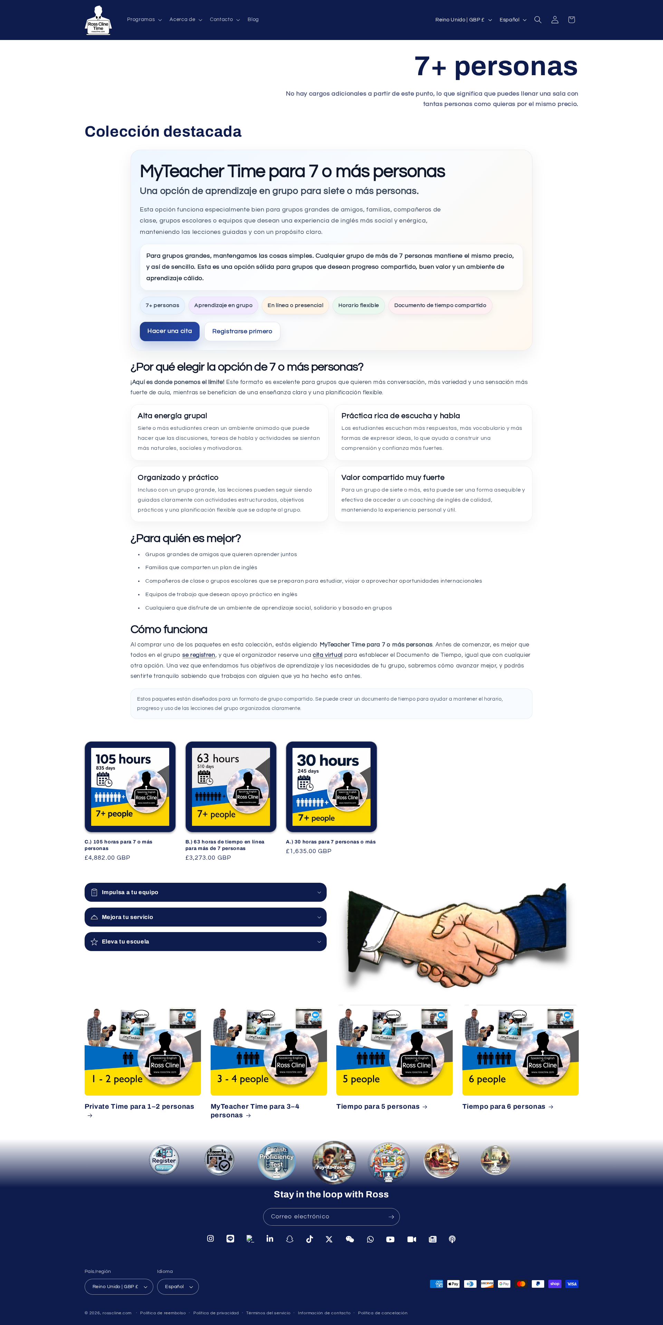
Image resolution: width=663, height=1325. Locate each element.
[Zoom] (411, 1238)
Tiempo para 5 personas (378, 1106)
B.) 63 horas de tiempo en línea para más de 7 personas (225, 845)
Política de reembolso (163, 1313)
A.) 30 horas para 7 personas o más (331, 842)
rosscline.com (117, 1313)
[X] (329, 1238)
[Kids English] (389, 1165)
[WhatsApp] (370, 1238)
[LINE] (230, 1239)
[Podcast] (452, 1238)
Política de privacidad (216, 1313)
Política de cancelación (383, 1313)
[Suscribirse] (391, 1217)
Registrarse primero (242, 331)
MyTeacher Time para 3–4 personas (255, 1111)
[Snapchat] (290, 1239)
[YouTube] (390, 1238)
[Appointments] (219, 1162)
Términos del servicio (268, 1313)
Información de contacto (324, 1313)
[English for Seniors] (444, 1165)
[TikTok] (309, 1239)
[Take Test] (274, 1161)
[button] (144, 20)
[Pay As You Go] (331, 1163)
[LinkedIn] (270, 1239)
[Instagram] (210, 1239)
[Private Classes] (497, 1163)
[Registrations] (166, 1163)
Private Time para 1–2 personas (139, 1106)
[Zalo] (250, 1239)
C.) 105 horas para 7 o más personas (119, 845)
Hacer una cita (169, 331)
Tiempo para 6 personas (504, 1106)
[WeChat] (350, 1238)
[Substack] (433, 1238)
